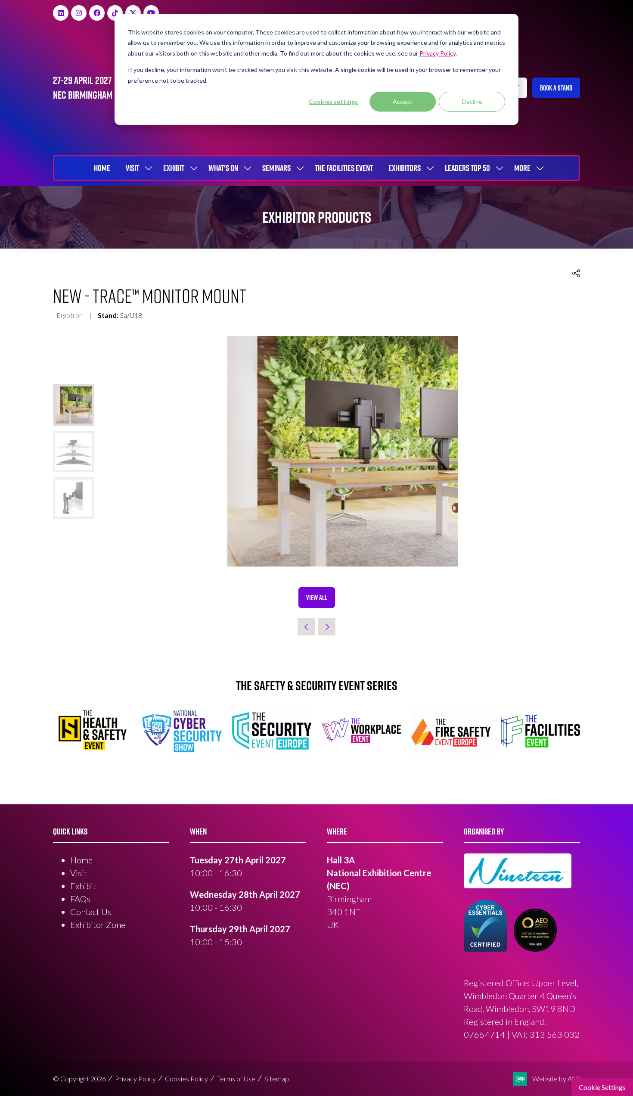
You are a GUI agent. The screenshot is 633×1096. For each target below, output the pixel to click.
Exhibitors (404, 168)
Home (102, 168)
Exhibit (173, 168)
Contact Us (91, 911)
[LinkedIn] (60, 13)
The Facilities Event (344, 168)
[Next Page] (326, 626)
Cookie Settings (602, 1087)
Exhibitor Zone (97, 924)
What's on (223, 168)
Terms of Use (236, 1078)
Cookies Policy (186, 1078)
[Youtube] (151, 13)
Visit (132, 168)
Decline (472, 101)
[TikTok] (115, 13)
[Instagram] (79, 13)
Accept (403, 101)
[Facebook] (97, 13)
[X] (133, 13)
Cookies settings (333, 101)
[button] (556, 88)
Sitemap (276, 1078)
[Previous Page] (306, 626)
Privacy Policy (135, 1078)
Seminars (276, 168)
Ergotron (69, 315)
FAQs (80, 899)
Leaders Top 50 (467, 168)
